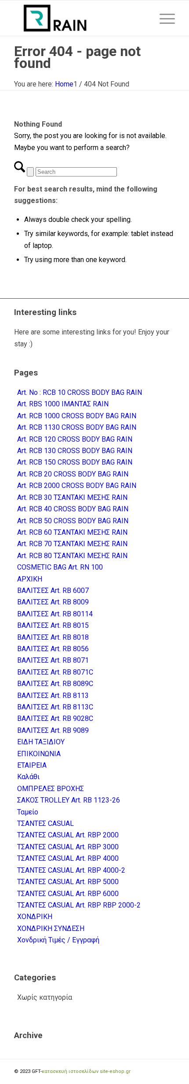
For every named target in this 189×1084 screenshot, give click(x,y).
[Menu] (163, 18)
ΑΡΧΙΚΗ (29, 579)
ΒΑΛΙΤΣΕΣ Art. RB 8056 (53, 649)
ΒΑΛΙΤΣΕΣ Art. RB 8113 (53, 695)
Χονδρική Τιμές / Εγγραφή (58, 940)
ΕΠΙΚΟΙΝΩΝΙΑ (39, 754)
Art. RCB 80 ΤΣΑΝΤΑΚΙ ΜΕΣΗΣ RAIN (72, 555)
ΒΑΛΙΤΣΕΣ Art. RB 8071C (55, 672)
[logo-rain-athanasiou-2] (78, 18)
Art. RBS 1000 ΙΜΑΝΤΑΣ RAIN (63, 404)
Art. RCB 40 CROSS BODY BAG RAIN (72, 509)
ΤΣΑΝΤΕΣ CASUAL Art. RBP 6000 (68, 893)
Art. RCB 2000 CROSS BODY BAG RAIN (76, 485)
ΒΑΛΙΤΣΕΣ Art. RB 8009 (53, 602)
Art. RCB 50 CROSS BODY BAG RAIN (72, 521)
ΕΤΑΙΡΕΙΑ (32, 765)
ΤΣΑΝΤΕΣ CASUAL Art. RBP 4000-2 (71, 870)
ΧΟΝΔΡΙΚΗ (34, 916)
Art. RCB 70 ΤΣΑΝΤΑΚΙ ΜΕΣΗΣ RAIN (72, 544)
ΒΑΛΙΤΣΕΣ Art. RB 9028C (55, 718)
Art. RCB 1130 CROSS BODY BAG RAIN (76, 427)
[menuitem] (163, 18)
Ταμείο (27, 812)
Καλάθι (28, 777)
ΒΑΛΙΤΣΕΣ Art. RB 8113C (55, 707)
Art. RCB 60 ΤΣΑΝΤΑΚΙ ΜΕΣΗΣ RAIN (72, 532)
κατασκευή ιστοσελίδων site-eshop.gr (86, 1071)
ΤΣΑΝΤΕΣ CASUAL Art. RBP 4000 (68, 858)
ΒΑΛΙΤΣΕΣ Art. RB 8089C (55, 683)
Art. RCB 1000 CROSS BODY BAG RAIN (76, 416)
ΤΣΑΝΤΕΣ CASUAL (45, 823)
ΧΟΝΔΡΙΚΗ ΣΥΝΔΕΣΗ (50, 928)
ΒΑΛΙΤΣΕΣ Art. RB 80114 (55, 614)
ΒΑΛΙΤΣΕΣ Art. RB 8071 (53, 660)
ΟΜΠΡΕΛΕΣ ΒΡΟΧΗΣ (50, 788)
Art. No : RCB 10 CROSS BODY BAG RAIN (79, 392)
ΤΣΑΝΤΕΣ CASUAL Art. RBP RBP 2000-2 (79, 905)
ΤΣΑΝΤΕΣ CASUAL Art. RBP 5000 (68, 882)
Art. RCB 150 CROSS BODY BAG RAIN (74, 462)
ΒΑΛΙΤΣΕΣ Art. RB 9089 (53, 730)
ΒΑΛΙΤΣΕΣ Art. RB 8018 (53, 637)
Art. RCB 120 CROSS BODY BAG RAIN (74, 439)
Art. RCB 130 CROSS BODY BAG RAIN (74, 450)
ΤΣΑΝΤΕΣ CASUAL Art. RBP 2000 (68, 835)
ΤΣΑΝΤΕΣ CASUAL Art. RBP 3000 (68, 847)
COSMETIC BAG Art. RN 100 (60, 567)
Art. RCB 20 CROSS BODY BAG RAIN (72, 474)
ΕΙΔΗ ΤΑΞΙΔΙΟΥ (41, 742)
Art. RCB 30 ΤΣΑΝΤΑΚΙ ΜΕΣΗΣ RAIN (72, 497)
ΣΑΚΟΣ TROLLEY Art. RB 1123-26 (68, 800)
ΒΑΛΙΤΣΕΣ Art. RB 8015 (53, 625)
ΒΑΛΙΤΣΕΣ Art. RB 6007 (53, 590)
